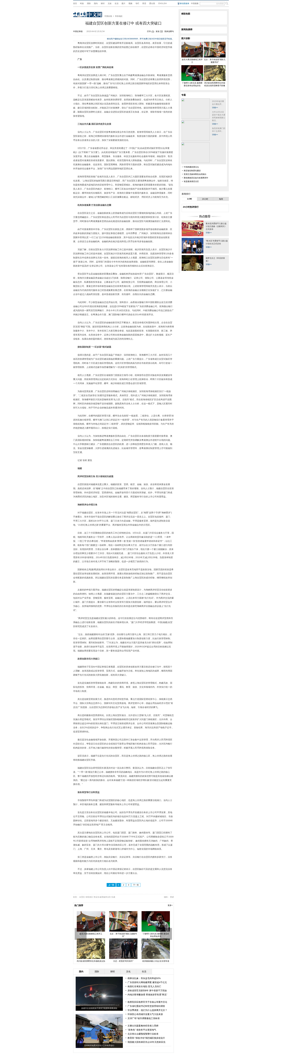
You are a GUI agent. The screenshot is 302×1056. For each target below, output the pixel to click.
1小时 (189, 199)
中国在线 (108, 16)
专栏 (137, 3)
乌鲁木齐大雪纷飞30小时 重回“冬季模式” (91, 935)
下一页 (136, 885)
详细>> (215, 108)
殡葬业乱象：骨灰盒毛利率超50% (144, 978)
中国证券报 (78, 31)
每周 (221, 199)
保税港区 (89, 897)
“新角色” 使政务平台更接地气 (142, 1030)
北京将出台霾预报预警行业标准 (143, 1034)
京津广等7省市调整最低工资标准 (144, 1018)
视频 (130, 3)
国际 (89, 3)
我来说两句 (169, 31)
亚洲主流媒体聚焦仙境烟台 (195, 174)
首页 (75, 3)
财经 (103, 3)
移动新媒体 (184, 3)
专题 (183, 95)
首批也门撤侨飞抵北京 (155, 934)
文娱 (110, 3)
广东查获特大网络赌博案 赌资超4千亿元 (147, 982)
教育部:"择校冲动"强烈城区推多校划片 (146, 1038)
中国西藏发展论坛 (191, 167)
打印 (149, 31)
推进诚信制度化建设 (192, 171)
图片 (123, 3)
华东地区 (119, 16)
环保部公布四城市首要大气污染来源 (145, 1014)
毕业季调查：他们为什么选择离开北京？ (147, 1010)
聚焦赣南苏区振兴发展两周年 (196, 178)
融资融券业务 (105, 897)
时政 (82, 3)
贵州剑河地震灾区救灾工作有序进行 (99, 1045)
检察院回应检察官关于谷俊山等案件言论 (147, 1002)
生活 (116, 3)
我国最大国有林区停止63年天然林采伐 (146, 1042)
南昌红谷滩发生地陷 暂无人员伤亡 (144, 986)
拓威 (113, 897)
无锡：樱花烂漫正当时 (123, 934)
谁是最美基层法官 (191, 181)
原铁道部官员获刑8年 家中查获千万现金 (147, 990)
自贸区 (82, 897)
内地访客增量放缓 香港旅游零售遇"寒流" (147, 994)
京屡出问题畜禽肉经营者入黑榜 (143, 1025)
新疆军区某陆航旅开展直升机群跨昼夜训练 (99, 1008)
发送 (157, 31)
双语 (144, 3)
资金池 (96, 897)
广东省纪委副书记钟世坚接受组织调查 (146, 1006)
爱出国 (152, 3)
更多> (170, 905)
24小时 (205, 199)
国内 (96, 3)
